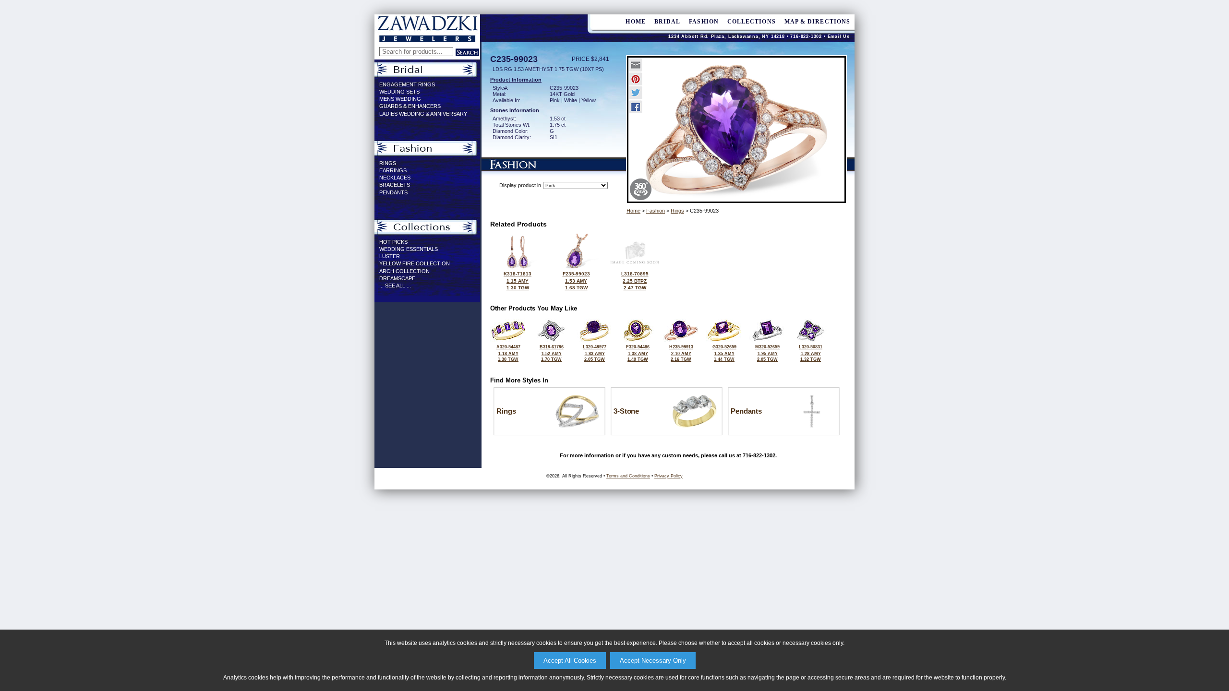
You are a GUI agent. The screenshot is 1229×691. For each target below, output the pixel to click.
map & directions (817, 21)
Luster (389, 256)
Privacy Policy (668, 476)
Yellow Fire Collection (414, 263)
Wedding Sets (399, 92)
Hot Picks (393, 242)
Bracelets (394, 185)
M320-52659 (767, 353)
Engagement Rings (407, 84)
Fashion (704, 21)
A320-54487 (508, 353)
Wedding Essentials (408, 249)
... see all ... (395, 285)
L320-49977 (594, 353)
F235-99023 (576, 280)
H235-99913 (681, 353)
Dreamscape (397, 278)
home (635, 21)
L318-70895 (635, 280)
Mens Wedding (400, 99)
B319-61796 (552, 353)
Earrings (393, 170)
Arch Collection (404, 271)
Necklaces (394, 177)
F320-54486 (638, 353)
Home (633, 211)
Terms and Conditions (628, 476)
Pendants (393, 192)
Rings (387, 163)
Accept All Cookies (569, 660)
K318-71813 (517, 280)
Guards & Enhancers (410, 106)
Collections (751, 21)
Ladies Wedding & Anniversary (423, 114)
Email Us (839, 36)
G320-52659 (724, 353)
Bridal (667, 21)
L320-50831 (810, 353)
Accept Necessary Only (653, 660)
